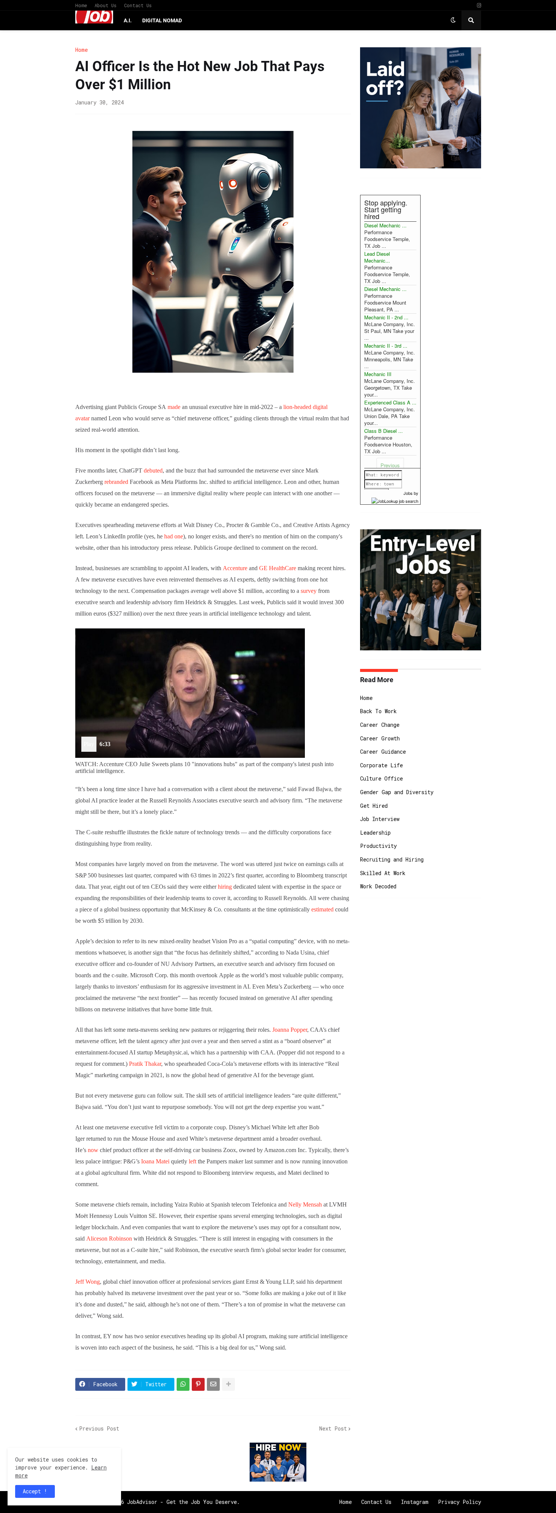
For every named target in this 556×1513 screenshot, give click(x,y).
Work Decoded (378, 886)
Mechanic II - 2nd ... (386, 317)
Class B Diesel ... (383, 430)
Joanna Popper (289, 1029)
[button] (453, 20)
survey (309, 591)
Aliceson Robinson (109, 1238)
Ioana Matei (155, 1161)
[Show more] (228, 1384)
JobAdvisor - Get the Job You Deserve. (183, 1501)
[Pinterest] (198, 1384)
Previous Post (99, 1428)
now (93, 1150)
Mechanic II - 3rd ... (385, 345)
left (192, 1161)
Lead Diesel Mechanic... (377, 257)
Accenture (235, 568)
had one (173, 536)
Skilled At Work (382, 873)
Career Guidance (383, 751)
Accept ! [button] (35, 1491)
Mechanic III (377, 374)
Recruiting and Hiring (392, 859)
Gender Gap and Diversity (396, 792)
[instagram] (479, 5)
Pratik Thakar (145, 1063)
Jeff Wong (87, 1281)
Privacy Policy (459, 1501)
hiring (225, 886)
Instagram (415, 1501)
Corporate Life (381, 765)
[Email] (213, 1384)
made (174, 407)
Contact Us (138, 5)
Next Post (333, 1428)
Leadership (375, 832)
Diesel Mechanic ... (385, 225)
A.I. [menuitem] (128, 20)
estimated (322, 909)
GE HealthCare (277, 568)
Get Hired (374, 805)
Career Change (379, 724)
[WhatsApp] (183, 1384)
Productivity (378, 845)
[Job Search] (394, 500)
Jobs (408, 493)
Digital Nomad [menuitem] (162, 20)
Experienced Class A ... (390, 402)
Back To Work (378, 711)
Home (81, 5)
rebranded (116, 482)
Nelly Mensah (305, 1204)
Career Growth (380, 738)
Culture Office (381, 778)
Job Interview (379, 819)
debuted (153, 470)
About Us (105, 5)
